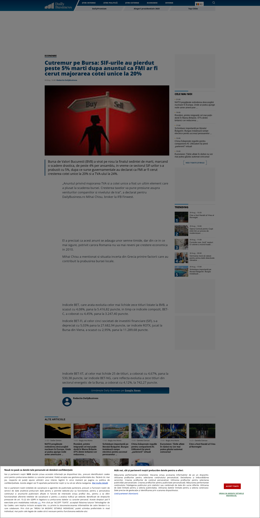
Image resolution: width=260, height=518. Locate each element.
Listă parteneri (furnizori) (126, 493)
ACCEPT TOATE (232, 486)
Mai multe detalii (100, 483)
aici (39, 502)
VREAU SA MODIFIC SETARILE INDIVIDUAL (231, 494)
